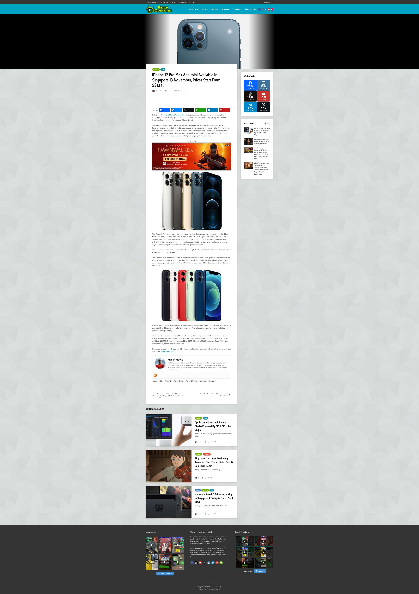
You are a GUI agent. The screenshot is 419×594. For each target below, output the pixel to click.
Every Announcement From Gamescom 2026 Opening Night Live (261, 141)
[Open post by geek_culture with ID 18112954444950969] (178, 545)
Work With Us (211, 589)
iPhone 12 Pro (179, 115)
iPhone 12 (167, 115)
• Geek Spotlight (173, 2)
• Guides (194, 2)
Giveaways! (237, 9)
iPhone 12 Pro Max (191, 381)
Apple (155, 381)
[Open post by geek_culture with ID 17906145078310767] (165, 545)
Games (198, 490)
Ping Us (248, 9)
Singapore (225, 9)
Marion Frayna (159, 91)
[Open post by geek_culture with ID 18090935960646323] (165, 562)
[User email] (155, 375)
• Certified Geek (163, 2)
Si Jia (199, 478)
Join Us (218, 589)
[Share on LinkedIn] (212, 110)
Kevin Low (201, 442)
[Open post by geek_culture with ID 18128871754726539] (152, 562)
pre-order (203, 381)
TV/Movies (207, 454)
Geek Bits (156, 69)
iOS (161, 381)
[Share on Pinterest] (224, 110)
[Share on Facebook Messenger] (176, 110)
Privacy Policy (202, 589)
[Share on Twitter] (188, 110)
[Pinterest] (217, 562)
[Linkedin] (208, 562)
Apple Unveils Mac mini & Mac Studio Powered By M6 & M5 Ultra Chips (213, 426)
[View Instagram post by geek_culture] (156, 551)
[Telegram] (212, 562)
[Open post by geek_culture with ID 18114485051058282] (178, 562)
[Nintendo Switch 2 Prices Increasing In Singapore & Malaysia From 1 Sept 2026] (168, 502)
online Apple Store (167, 351)
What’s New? (194, 9)
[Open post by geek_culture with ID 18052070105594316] (152, 545)
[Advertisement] (192, 100)
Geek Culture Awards (151, 2)
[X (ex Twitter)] (204, 562)
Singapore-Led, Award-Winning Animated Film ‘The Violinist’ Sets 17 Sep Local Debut (214, 462)
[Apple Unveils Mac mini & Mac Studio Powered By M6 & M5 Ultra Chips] (168, 430)
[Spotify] (221, 562)
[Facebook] (192, 562)
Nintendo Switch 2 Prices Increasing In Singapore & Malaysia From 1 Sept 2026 (214, 498)
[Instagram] (196, 562)
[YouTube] (200, 562)
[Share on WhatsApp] (200, 110)
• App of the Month (185, 2)
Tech (162, 69)
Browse (205, 9)
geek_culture (151, 538)
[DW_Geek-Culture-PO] (191, 156)
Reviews (215, 9)
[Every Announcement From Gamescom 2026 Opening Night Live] (248, 141)
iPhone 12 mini (178, 381)
